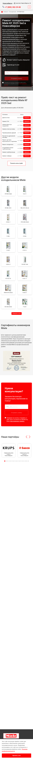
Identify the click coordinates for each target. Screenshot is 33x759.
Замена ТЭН (5, 121)
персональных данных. (17, 421)
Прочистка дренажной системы (8, 136)
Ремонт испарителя (7, 144)
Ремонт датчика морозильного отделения (9, 140)
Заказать (27, 117)
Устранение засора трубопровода (7, 148)
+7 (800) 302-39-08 (13, 7)
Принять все (16, 755)
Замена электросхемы (8, 129)
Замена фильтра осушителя (7, 125)
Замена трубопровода (8, 152)
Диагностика (6, 117)
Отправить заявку (16, 78)
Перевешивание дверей (9, 132)
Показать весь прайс (16, 163)
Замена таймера (6, 156)
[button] (26, 437)
